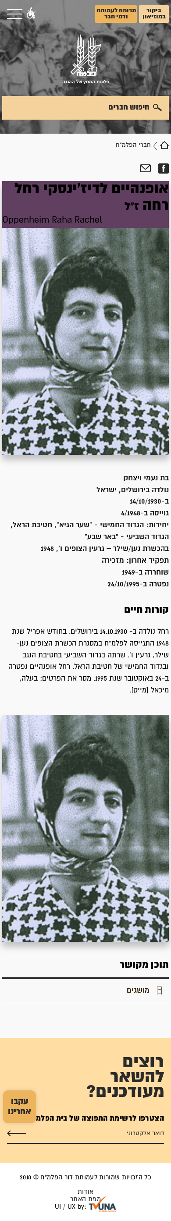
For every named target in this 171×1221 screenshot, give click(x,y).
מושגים (138, 990)
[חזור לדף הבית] (164, 145)
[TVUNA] (102, 1204)
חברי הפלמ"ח (133, 145)
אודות (86, 1192)
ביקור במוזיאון (154, 13)
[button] (31, 14)
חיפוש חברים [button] (129, 107)
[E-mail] (145, 168)
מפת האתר (85, 1199)
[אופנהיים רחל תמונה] (85, 317)
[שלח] (16, 1133)
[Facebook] (163, 168)
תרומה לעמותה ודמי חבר (116, 13)
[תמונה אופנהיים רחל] (85, 828)
